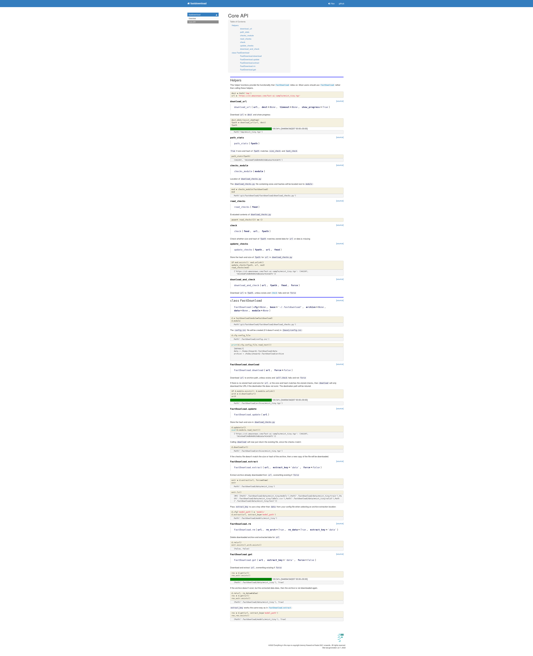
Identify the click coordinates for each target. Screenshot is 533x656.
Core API (192, 22)
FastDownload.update (249, 59)
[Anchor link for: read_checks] (246, 201)
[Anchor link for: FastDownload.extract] (259, 461)
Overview (192, 18)
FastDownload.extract (249, 62)
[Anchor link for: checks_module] (249, 165)
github (341, 3)
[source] (340, 101)
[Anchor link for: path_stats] (245, 137)
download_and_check (249, 49)
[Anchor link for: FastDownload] (263, 300)
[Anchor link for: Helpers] (243, 80)
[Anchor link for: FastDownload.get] (253, 554)
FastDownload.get (248, 69)
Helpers (235, 25)
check (242, 42)
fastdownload (194, 14)
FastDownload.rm (247, 66)
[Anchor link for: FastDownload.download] (260, 364)
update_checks (246, 45)
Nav (333, 3)
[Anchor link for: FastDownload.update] (258, 408)
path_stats (244, 32)
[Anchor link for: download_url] (248, 101)
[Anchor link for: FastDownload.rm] (252, 523)
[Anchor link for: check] (238, 225)
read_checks (245, 38)
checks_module (247, 35)
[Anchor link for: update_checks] (249, 243)
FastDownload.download (251, 56)
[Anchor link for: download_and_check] (256, 279)
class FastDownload (240, 52)
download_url (246, 28)
